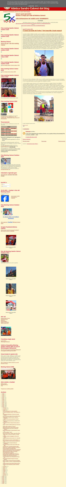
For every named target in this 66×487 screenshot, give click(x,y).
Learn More (31, 6)
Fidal (2, 385)
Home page (44, 141)
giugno (4, 469)
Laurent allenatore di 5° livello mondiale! (10, 411)
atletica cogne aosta (4, 323)
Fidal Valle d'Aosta (4, 384)
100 (3, 413)
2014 (3, 406)
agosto (4, 467)
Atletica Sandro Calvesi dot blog (30, 8)
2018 (3, 402)
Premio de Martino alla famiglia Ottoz (9, 448)
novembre (5, 409)
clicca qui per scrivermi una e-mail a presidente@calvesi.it (33, 25)
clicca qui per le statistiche (14, 198)
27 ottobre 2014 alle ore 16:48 (31, 137)
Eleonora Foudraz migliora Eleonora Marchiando (11, 416)
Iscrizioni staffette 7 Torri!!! (7, 432)
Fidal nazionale (4, 321)
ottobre (4, 410)
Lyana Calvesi (3, 340)
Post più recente (26, 141)
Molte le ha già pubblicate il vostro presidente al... (11, 450)
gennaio (4, 475)
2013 (3, 476)
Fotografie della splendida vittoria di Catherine (11, 454)
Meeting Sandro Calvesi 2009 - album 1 (11, 247)
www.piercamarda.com (5, 169)
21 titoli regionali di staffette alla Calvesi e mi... (11, 453)
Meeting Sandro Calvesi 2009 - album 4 (11, 313)
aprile (4, 471)
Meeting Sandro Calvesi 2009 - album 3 (11, 296)
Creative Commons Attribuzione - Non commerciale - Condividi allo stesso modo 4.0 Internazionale (10, 117)
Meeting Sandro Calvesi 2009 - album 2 (11, 279)
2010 (3, 479)
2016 (3, 404)
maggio (4, 470)
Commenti (4, 186)
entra (28, 11)
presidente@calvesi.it (5, 146)
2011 (3, 478)
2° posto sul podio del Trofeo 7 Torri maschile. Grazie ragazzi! (42, 30)
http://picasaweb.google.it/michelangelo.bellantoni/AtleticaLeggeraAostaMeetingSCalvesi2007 (11, 350)
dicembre (5, 407)
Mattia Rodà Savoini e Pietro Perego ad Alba (10, 427)
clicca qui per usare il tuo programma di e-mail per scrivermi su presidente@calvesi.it (33, 23)
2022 (3, 397)
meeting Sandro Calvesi (5, 318)
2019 (3, 400)
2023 (3, 396)
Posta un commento (26, 139)
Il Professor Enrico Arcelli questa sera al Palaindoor (12, 449)
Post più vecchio (61, 141)
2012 (3, 477)
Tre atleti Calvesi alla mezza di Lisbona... (10, 455)
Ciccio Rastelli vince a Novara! (8, 452)
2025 (3, 395)
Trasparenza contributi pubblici (7, 388)
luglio (4, 468)
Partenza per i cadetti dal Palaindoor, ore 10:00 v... (11, 447)
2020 (3, 399)
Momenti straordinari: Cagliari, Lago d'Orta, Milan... (12, 433)
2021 (3, 398)
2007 (3, 483)
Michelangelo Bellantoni (5, 341)
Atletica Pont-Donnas (5, 322)
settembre (5, 466)
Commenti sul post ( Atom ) (32, 143)
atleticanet (3, 320)
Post (3, 184)
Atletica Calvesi (4, 383)
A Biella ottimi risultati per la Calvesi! (9, 426)
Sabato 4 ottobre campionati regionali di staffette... (11, 460)
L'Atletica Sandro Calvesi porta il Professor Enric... (11, 463)
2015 (3, 405)
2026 (3, 393)
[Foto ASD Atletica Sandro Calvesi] (5, 201)
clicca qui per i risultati (15, 196)
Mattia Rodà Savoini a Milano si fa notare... (10, 451)
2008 (3, 482)
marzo (4, 472)
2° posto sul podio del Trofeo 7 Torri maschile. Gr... (11, 412)
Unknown (28, 131)
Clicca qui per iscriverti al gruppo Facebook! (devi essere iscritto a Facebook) (10, 231)
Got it (36, 6)
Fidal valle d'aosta (4, 319)
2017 (3, 403)
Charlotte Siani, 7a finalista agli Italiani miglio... (11, 446)
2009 (3, 481)
